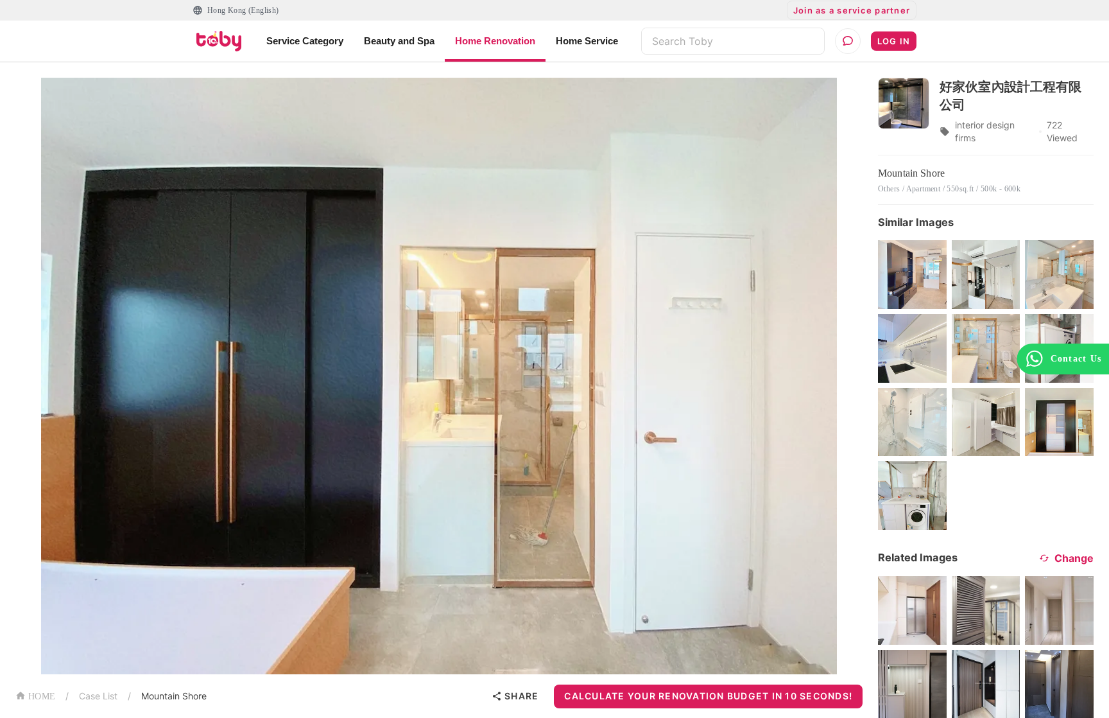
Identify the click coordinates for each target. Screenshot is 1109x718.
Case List (98, 695)
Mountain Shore (174, 695)
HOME (41, 696)
